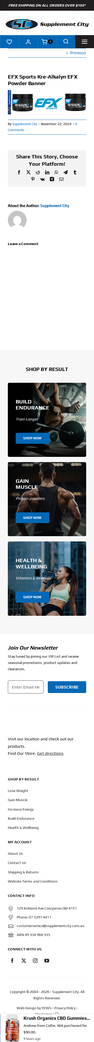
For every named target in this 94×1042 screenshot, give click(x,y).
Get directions (50, 753)
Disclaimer (43, 1014)
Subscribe (67, 687)
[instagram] (35, 960)
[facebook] (12, 960)
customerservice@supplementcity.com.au (50, 926)
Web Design (26, 1008)
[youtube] (46, 960)
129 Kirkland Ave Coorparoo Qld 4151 (47, 908)
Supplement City (24, 124)
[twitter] (23, 960)
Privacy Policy (64, 1008)
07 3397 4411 (40, 917)
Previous (78, 52)
